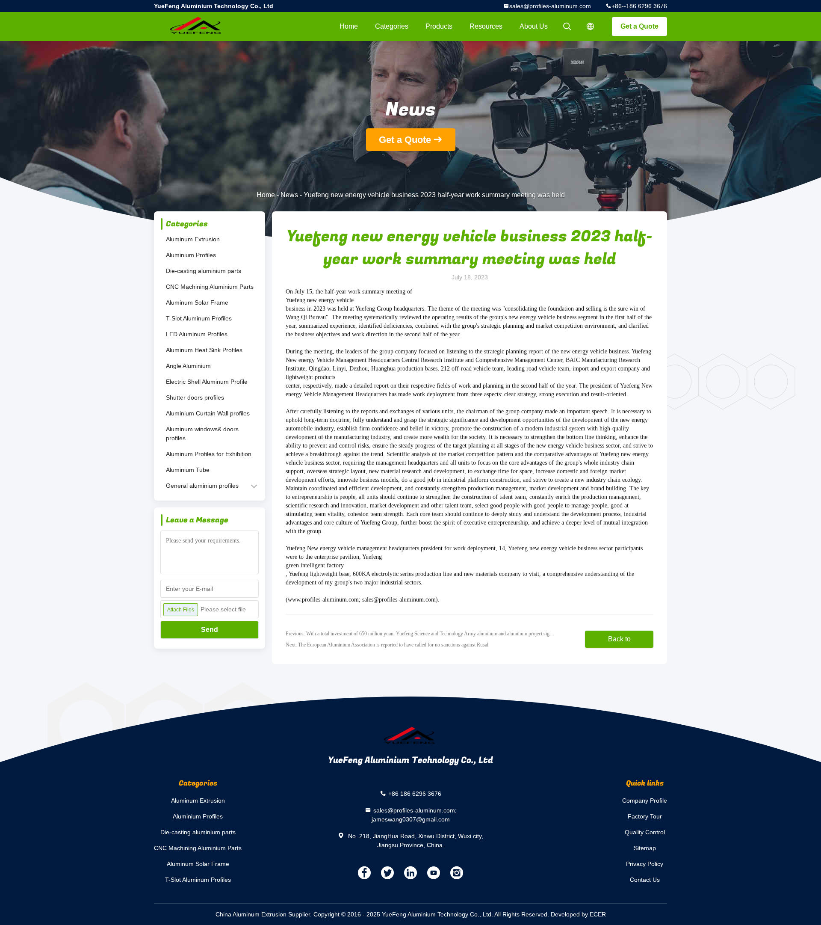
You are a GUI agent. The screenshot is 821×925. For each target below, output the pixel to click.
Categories (391, 26)
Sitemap (645, 848)
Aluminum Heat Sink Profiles (204, 350)
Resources (486, 26)
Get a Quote (639, 26)
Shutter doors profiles (195, 397)
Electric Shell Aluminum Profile (207, 381)
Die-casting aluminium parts (203, 270)
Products (438, 26)
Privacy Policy (644, 863)
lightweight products (310, 377)
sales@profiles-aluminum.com (550, 6)
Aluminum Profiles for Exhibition (208, 454)
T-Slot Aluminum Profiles (199, 318)
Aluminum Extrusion (193, 239)
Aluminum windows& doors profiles (202, 434)
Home (349, 26)
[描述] (590, 26)
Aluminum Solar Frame (197, 302)
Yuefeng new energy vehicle (320, 300)
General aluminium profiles (202, 485)
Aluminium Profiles (191, 255)
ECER (598, 914)
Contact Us (645, 879)
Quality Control (645, 832)
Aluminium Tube (188, 469)
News (289, 195)
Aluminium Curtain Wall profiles (208, 413)
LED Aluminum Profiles (196, 334)
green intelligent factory (315, 565)
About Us (534, 26)
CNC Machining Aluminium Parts (210, 286)
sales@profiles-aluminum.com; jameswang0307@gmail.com (414, 815)
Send (209, 629)
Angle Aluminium (188, 365)
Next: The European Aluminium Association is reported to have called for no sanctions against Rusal (387, 645)
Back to (619, 639)
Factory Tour (645, 816)
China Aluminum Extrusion (251, 914)
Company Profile (644, 800)
